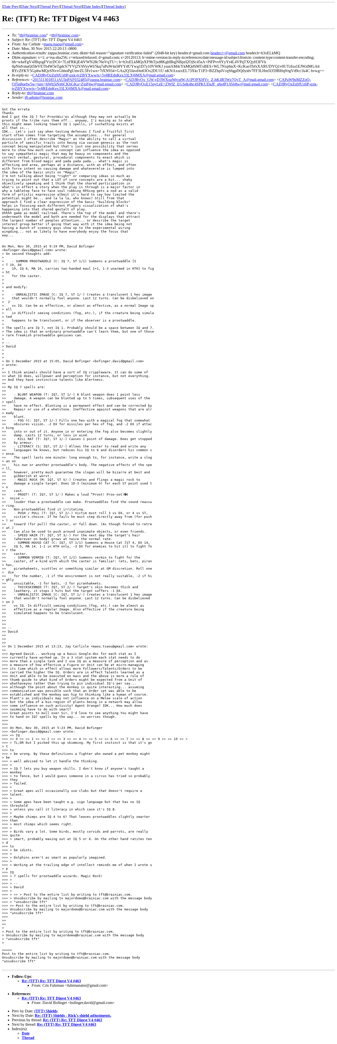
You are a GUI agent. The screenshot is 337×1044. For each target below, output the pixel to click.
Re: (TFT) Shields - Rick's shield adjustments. (73, 1015)
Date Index (92, 6)
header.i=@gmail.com (227, 53)
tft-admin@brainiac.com (43, 97)
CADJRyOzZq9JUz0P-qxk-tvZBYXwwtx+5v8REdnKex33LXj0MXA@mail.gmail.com (102, 75)
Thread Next (71, 6)
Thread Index (113, 6)
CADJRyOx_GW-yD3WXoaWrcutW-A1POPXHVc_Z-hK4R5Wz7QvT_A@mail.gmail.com (200, 80)
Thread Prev (49, 6)
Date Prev (11, 6)
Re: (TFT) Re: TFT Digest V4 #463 (51, 981)
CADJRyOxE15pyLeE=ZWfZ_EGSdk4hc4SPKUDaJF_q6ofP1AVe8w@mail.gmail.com (197, 84)
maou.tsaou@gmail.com (62, 44)
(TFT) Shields (45, 1011)
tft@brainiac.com (32, 35)
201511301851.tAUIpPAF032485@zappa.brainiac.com (76, 80)
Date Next (29, 6)
